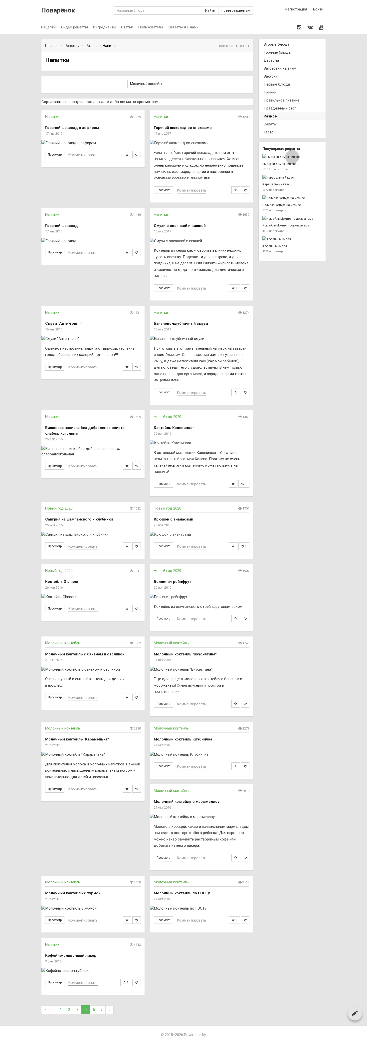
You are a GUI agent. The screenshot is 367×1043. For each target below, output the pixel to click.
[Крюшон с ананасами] (201, 534)
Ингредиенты (104, 27)
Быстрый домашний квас (280, 164)
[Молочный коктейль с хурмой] (93, 908)
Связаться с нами (183, 27)
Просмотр (55, 154)
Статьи (127, 27)
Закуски (271, 76)
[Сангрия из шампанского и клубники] (93, 534)
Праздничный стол (280, 108)
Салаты (270, 124)
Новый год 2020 (167, 417)
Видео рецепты (74, 27)
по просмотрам (145, 102)
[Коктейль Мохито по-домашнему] (292, 219)
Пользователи (150, 27)
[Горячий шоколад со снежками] (201, 143)
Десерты (271, 60)
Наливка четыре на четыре (281, 205)
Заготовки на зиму (280, 68)
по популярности (80, 102)
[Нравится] (136, 154)
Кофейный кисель (275, 246)
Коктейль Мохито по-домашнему (285, 225)
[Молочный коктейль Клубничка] (201, 754)
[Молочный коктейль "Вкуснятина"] (201, 669)
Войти (318, 9)
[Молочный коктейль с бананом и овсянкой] (93, 669)
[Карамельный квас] (292, 178)
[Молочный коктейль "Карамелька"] (93, 754)
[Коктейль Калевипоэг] (201, 443)
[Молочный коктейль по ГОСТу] (201, 908)
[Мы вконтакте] (310, 27)
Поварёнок (58, 10)
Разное (270, 116)
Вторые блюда (276, 44)
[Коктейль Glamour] (93, 597)
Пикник (270, 92)
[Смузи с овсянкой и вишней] (201, 241)
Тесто (269, 132)
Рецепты (48, 27)
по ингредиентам (235, 10)
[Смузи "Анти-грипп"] (93, 339)
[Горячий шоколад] (93, 241)
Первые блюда (277, 84)
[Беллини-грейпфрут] (201, 597)
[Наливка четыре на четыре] (292, 198)
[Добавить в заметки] (127, 154)
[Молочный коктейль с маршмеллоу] (201, 817)
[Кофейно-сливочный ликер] (93, 971)
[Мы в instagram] (299, 27)
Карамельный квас (276, 184)
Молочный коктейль (146, 84)
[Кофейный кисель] (292, 239)
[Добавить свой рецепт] (355, 1013)
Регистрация (296, 9)
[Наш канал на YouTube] (321, 27)
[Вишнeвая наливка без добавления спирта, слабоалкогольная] (93, 451)
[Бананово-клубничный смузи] (201, 339)
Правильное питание (281, 100)
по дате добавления (113, 102)
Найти (210, 10)
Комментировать (83, 155)
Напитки (52, 116)
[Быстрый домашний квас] (292, 157)
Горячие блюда (277, 52)
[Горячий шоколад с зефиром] (93, 143)
